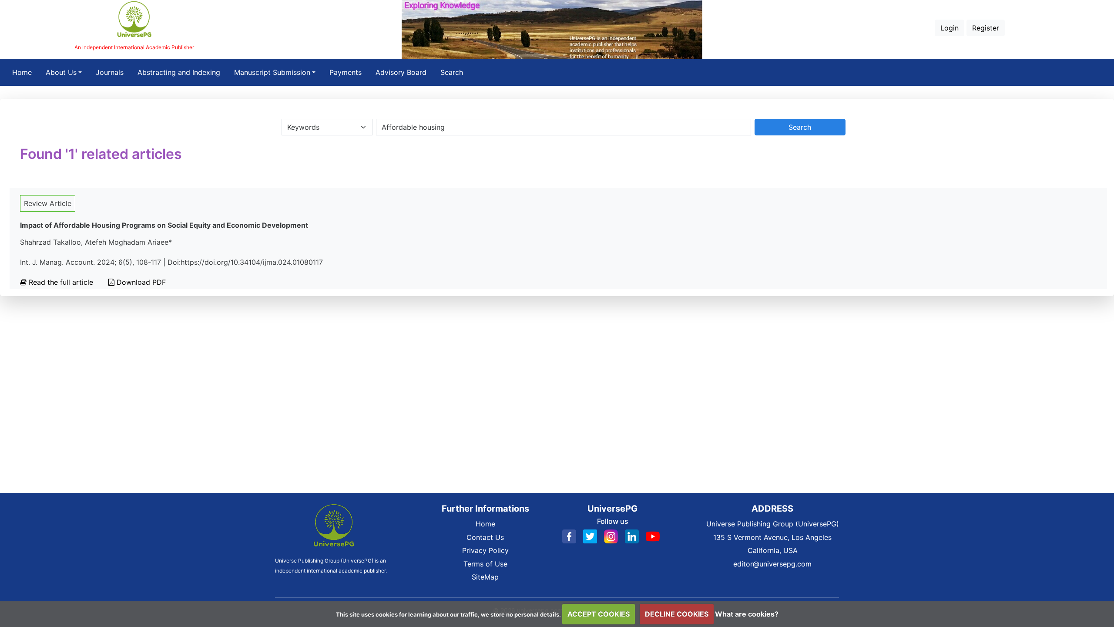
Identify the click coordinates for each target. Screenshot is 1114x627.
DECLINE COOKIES (676, 614)
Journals (110, 72)
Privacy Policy (485, 550)
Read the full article (61, 282)
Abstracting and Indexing (179, 72)
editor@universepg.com (772, 564)
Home (25, 72)
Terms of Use (485, 564)
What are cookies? (746, 614)
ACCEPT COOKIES (598, 614)
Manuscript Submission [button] (272, 72)
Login (949, 28)
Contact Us (485, 537)
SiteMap (485, 577)
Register (985, 28)
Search (451, 72)
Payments (345, 72)
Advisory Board (401, 72)
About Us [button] (61, 72)
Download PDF (140, 282)
